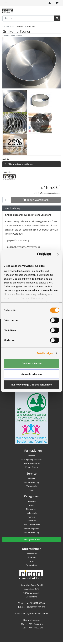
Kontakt (31, 478)
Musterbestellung (31, 482)
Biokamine (31, 520)
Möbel (31, 505)
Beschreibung (12, 208)
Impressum (31, 553)
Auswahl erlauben (31, 374)
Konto (31, 490)
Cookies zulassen (32, 363)
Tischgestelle (31, 513)
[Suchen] (57, 18)
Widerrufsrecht (31, 467)
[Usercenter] (49, 3)
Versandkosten (54, 193)
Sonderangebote (31, 528)
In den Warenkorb (37, 200)
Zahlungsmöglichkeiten (31, 459)
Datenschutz (31, 565)
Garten (31, 516)
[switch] (54, 320)
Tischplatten (31, 509)
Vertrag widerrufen (31, 539)
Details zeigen (45, 353)
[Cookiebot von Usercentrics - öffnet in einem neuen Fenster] (38, 254)
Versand (31, 455)
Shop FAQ (31, 501)
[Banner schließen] (58, 254)
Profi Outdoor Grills (31, 524)
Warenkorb (31, 486)
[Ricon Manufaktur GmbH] (9, 176)
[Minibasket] (57, 3)
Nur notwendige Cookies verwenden (31, 384)
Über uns (31, 557)
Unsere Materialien (31, 463)
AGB (32, 561)
